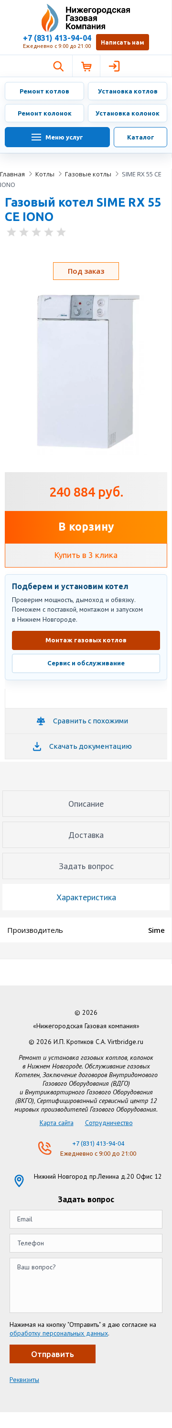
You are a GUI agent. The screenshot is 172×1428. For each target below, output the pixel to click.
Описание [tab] (86, 803)
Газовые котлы (88, 174)
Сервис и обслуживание (86, 663)
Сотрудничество (109, 1122)
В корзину (86, 527)
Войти (114, 66)
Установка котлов (128, 91)
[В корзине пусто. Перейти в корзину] (86, 66)
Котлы (44, 174)
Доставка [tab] (86, 834)
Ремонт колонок (45, 113)
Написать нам (122, 42)
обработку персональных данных (59, 1333)
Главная (12, 174)
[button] (58, 66)
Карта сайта (57, 1122)
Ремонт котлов (44, 91)
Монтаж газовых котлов (86, 640)
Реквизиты (24, 1379)
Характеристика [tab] (86, 897)
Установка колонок (128, 113)
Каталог (140, 137)
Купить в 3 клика (86, 554)
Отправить (52, 1353)
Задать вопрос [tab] (86, 865)
